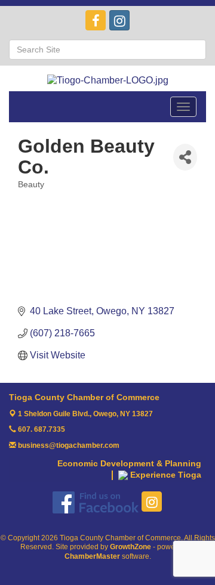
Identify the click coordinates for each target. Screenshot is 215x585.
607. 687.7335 (40, 429)
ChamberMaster (92, 556)
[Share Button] (185, 157)
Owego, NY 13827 (85, 414)
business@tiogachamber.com (67, 445)
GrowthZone (130, 547)
